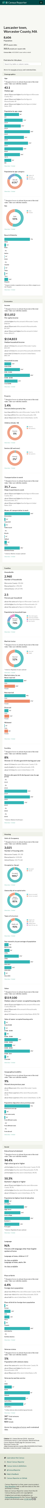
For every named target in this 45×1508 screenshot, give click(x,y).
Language (8, 1241)
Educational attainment (13, 1151)
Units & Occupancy (11, 838)
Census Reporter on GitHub (17, 1478)
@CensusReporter (13, 1470)
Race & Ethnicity (10, 235)
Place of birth (9, 1275)
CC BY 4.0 (27, 1499)
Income (7, 305)
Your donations (10, 1486)
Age (5, 78)
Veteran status (10, 1349)
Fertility (7, 748)
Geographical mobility (12, 1072)
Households (9, 572)
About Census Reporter (15, 1462)
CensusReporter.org (12, 1497)
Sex (5, 206)
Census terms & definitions (17, 1466)
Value (6, 988)
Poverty (7, 396)
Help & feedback (13, 1474)
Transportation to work (13, 477)
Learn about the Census (15, 1458)
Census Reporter (17, 2)
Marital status (10, 641)
